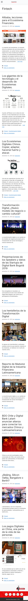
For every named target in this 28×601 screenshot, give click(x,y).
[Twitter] (17, 594)
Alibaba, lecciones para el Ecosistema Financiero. (12, 20)
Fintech (6, 65)
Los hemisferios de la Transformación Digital (14, 313)
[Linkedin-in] (10, 594)
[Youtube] (21, 594)
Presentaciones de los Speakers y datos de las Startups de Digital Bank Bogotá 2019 (13, 262)
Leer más (19, 61)
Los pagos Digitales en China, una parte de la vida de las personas (13, 530)
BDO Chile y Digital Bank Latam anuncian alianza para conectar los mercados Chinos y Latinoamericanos (12, 422)
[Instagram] (6, 594)
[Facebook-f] (14, 594)
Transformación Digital (15, 131)
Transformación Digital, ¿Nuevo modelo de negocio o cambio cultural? (14, 209)
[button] (2, 2)
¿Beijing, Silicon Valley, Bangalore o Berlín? (12, 477)
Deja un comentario (9, 68)
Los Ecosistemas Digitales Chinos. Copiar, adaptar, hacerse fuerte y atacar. (11, 147)
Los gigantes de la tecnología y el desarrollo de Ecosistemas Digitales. (12, 81)
